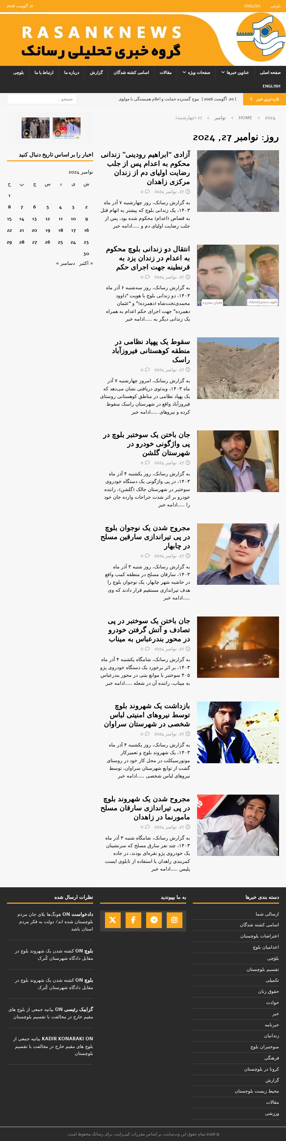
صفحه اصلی (270, 72)
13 (34, 218)
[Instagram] (174, 920)
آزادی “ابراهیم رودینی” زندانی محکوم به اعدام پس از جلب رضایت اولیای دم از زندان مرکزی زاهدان (145, 168)
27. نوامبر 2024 (169, 192)
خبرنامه (272, 1025)
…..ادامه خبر (126, 226)
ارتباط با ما (44, 72)
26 (47, 242)
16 (86, 230)
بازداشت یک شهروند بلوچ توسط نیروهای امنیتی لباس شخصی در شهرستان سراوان (147, 715)
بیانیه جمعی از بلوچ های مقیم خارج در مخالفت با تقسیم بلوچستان (53, 1046)
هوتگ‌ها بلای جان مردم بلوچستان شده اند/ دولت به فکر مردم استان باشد (55, 921)
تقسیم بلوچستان (263, 969)
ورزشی (272, 1113)
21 (22, 230)
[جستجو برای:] (42, 98)
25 (60, 242)
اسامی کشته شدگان (131, 72)
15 (9, 218)
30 (86, 253)
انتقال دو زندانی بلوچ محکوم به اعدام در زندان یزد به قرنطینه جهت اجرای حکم (148, 258)
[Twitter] (113, 920)
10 (73, 218)
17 (73, 230)
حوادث (272, 1003)
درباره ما (71, 72)
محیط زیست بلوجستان (257, 1091)
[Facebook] (133, 920)
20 (34, 230)
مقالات (166, 72)
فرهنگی (271, 1058)
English (252, 6)
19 (47, 230)
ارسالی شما (267, 914)
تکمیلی (272, 980)
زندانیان (271, 1036)
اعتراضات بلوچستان (259, 936)
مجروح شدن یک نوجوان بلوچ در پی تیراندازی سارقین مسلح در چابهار (145, 537)
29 (9, 242)
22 (9, 230)
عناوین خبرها (238, 72)
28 (21, 242)
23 (86, 242)
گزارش (96, 72)
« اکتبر (86, 263)
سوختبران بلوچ (264, 1047)
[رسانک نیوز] (143, 61)
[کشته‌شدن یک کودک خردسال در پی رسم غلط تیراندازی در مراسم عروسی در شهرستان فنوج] (67, 127)
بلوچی (276, 6)
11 (61, 218)
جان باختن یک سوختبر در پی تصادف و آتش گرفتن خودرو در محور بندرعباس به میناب (149, 630)
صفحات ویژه (199, 72)
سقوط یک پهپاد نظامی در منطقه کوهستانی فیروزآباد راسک (151, 351)
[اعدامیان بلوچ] (238, 275)
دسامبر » (65, 263)
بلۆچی (273, 958)
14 (21, 218)
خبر (275, 1014)
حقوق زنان (268, 991)
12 (47, 218)
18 (60, 230)
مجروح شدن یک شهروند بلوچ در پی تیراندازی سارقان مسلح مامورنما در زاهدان (145, 808)
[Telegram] (154, 920)
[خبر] (238, 181)
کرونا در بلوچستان (261, 1069)
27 (34, 242)
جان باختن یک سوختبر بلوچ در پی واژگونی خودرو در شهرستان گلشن (146, 444)
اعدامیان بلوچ (266, 947)
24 (73, 242)
